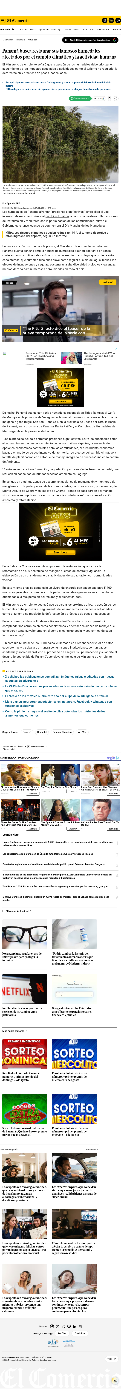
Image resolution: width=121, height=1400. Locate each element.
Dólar (84, 29)
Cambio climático (62, 732)
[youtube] (69, 1326)
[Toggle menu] (3, 20)
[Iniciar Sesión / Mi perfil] (118, 20)
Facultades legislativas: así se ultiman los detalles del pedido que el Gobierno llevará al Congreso (54, 864)
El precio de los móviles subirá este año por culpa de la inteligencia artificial (56, 696)
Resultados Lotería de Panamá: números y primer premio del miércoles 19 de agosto (70, 1077)
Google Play (80, 1333)
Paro (91, 29)
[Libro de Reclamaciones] (69, 1343)
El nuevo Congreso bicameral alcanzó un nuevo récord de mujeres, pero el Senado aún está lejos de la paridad (56, 898)
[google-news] (80, 1326)
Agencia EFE (13, 203)
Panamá (27, 732)
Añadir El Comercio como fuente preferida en (90, 40)
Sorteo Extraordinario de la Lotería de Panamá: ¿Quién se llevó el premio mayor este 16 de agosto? (24, 1131)
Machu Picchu (72, 29)
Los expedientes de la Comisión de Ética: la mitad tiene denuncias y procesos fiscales (48, 853)
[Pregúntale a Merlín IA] (115, 1380)
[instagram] (63, 1326)
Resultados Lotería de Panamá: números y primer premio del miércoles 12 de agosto (70, 1131)
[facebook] (52, 1326)
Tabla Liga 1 (57, 29)
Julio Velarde (103, 29)
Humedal (42, 732)
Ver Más (82, 732)
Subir (109, 1359)
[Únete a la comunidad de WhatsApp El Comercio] (80, 98)
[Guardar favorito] (109, 98)
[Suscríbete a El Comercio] (110, 20)
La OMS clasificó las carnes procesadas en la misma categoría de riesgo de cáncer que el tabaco (61, 688)
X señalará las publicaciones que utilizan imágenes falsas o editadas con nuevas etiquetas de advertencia (59, 679)
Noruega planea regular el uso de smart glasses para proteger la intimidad (22, 957)
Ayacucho (44, 29)
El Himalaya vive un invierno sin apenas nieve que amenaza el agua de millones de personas (58, 89)
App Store (62, 1333)
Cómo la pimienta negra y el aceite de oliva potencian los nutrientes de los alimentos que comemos (55, 713)
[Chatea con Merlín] (104, 20)
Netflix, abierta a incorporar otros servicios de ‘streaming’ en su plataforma (22, 1012)
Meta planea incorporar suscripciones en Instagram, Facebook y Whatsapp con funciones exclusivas (58, 704)
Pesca (33, 29)
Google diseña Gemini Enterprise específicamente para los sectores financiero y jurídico (72, 1012)
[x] (58, 1326)
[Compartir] (116, 98)
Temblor (24, 29)
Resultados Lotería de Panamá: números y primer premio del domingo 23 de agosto (21, 1077)
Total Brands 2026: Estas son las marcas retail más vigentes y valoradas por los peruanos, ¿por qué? (56, 886)
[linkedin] (75, 1326)
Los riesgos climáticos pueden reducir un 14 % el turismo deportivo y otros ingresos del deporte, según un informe (57, 234)
